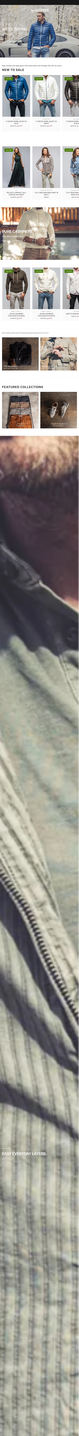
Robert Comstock (16, 311)
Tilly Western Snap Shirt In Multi (46, 194)
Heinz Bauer (16, 119)
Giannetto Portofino (46, 190)
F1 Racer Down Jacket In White (46, 122)
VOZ (16, 190)
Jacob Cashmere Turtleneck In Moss (16, 315)
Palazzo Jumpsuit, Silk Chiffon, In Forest (16, 194)
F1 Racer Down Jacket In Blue (16, 122)
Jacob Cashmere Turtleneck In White (46, 315)
